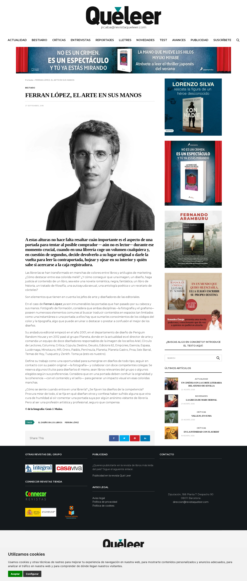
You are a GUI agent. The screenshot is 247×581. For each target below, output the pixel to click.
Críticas (59, 40)
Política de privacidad (104, 501)
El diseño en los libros (50, 422)
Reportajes (105, 40)
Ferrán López (72, 422)
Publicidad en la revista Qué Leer (111, 475)
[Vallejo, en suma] (171, 417)
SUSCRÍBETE (222, 40)
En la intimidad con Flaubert (201, 432)
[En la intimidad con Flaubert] (171, 433)
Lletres (125, 40)
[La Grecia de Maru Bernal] (171, 401)
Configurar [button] (32, 573)
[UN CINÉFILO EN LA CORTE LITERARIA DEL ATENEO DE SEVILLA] (171, 383)
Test (163, 40)
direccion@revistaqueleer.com (191, 501)
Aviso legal (98, 498)
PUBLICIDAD (199, 40)
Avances (179, 40)
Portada (29, 80)
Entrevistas (81, 40)
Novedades (145, 40)
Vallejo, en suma (201, 416)
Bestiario (39, 40)
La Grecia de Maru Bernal (201, 400)
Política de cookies (103, 505)
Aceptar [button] (15, 573)
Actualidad (17, 40)
